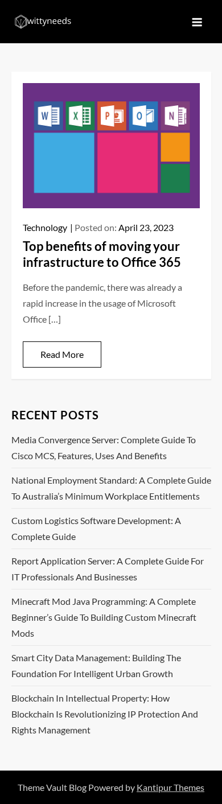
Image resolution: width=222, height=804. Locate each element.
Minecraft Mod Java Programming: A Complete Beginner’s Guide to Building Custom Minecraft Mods (103, 617)
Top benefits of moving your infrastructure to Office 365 (102, 254)
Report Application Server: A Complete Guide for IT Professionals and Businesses (107, 568)
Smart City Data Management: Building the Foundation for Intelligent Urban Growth (96, 665)
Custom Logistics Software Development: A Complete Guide (96, 528)
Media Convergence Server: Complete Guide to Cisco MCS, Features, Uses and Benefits (103, 447)
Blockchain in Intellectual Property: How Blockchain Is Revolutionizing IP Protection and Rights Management (104, 713)
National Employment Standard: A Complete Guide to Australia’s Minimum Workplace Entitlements (111, 488)
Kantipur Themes (170, 787)
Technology (45, 227)
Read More (62, 354)
